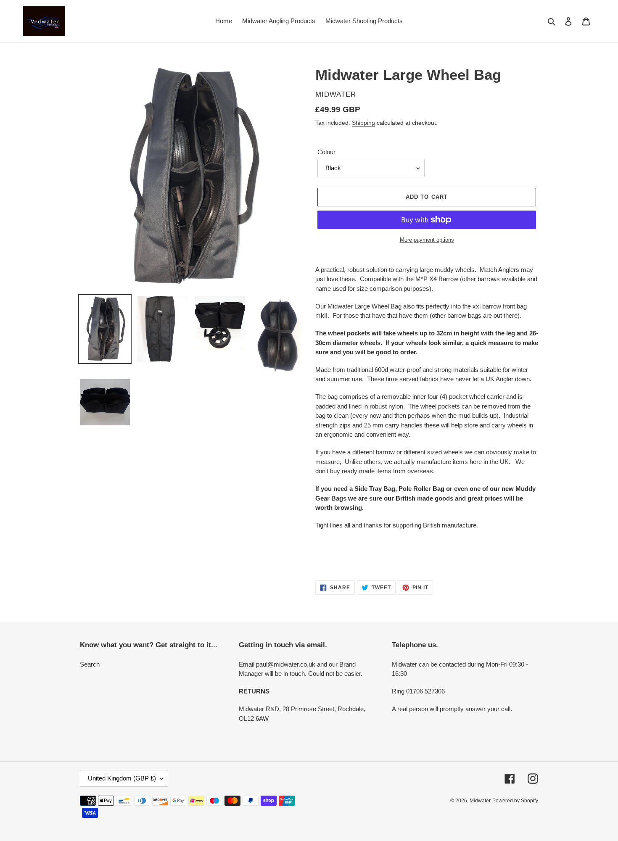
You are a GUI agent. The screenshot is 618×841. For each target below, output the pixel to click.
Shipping (363, 122)
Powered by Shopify (515, 801)
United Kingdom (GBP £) (122, 778)
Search (90, 664)
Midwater (480, 801)
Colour (326, 152)
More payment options (427, 240)
